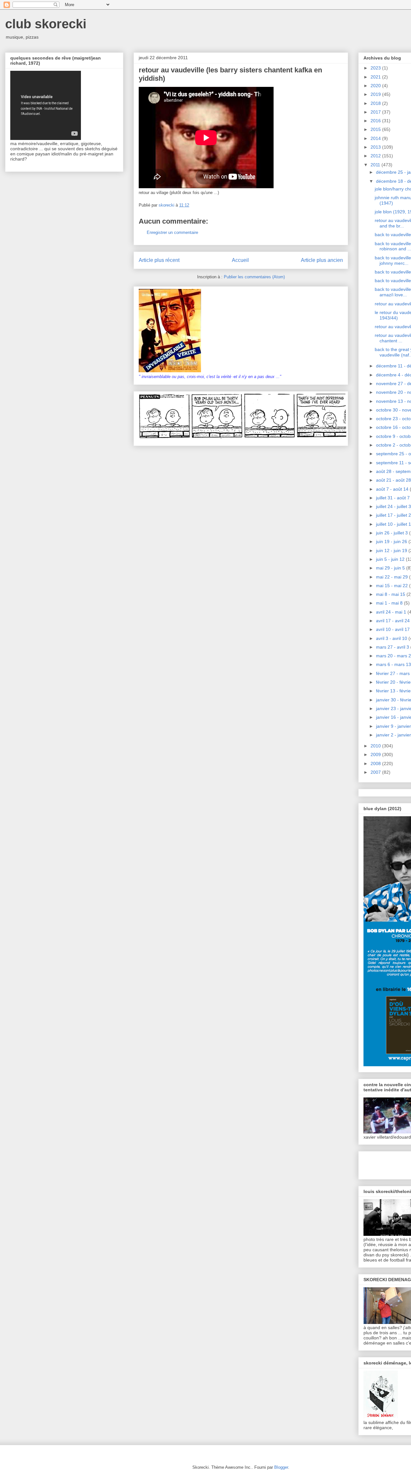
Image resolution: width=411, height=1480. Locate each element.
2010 (376, 745)
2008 (376, 763)
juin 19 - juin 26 (392, 541)
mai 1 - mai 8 (390, 603)
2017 (376, 112)
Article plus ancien (322, 260)
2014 (376, 138)
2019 (376, 94)
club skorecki (45, 24)
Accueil (240, 260)
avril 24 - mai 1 (391, 612)
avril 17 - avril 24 (393, 620)
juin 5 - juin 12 (391, 559)
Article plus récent (159, 260)
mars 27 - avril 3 (393, 647)
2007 (376, 772)
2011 (376, 164)
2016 (376, 120)
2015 (376, 129)
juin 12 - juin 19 (392, 550)
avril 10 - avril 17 (393, 629)
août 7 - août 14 (393, 489)
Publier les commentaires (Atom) (254, 276)
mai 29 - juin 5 (391, 567)
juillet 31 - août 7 (393, 497)
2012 (376, 155)
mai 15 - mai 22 (392, 585)
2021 (376, 76)
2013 (376, 147)
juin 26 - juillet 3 (392, 532)
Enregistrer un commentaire (172, 232)
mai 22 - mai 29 (392, 576)
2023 (376, 67)
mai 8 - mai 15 (391, 594)
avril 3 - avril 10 (392, 638)
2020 (376, 85)
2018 (376, 103)
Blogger (281, 1467)
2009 (376, 754)
